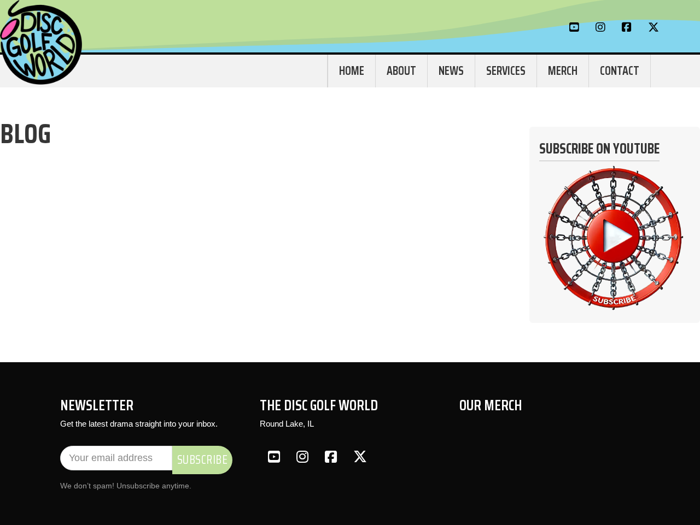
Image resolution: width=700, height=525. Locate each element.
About (401, 70)
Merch (563, 70)
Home (351, 70)
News (451, 70)
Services (506, 70)
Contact (619, 70)
